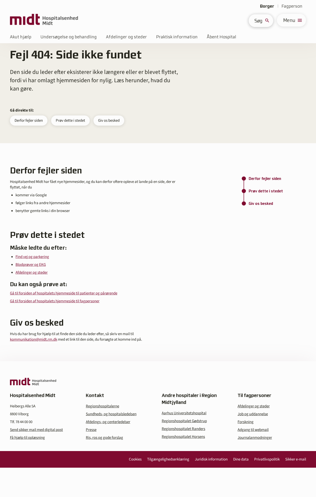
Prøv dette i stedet (70, 120)
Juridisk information (211, 459)
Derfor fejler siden (29, 120)
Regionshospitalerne (102, 406)
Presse (91, 430)
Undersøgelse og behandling (68, 36)
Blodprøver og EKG (30, 264)
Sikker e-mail (295, 459)
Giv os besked (109, 120)
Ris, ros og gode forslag (104, 437)
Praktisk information (177, 36)
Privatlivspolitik (267, 459)
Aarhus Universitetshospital (184, 413)
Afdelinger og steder (126, 36)
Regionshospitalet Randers (183, 429)
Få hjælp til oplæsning (27, 437)
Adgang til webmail (253, 430)
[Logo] (44, 20)
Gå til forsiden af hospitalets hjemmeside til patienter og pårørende (63, 293)
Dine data (241, 459)
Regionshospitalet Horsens (183, 436)
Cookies (135, 459)
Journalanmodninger (255, 437)
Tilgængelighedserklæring (168, 459)
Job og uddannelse (253, 414)
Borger (267, 6)
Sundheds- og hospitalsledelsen (111, 414)
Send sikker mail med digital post (36, 430)
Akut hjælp (20, 36)
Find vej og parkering (32, 257)
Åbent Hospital (221, 36)
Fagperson (292, 6)
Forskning (246, 422)
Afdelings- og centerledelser (108, 422)
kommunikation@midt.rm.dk (33, 339)
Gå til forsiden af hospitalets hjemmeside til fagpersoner (54, 301)
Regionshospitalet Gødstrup (184, 421)
